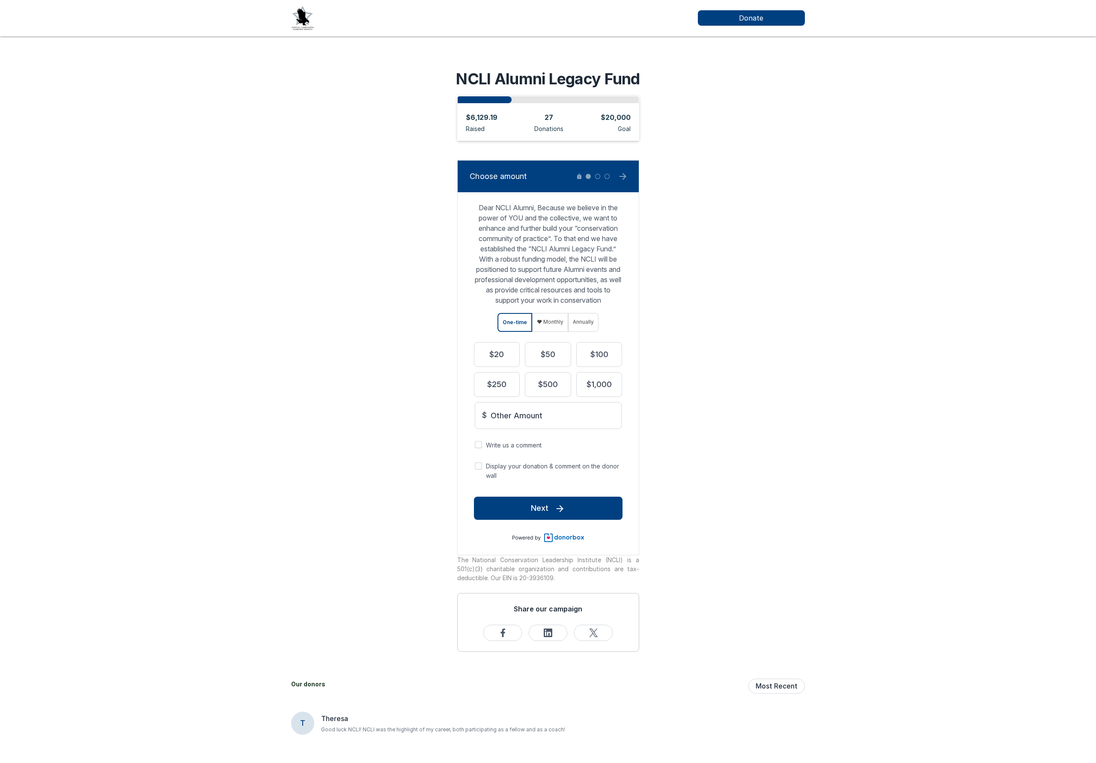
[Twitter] (593, 633)
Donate (751, 18)
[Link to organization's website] (302, 17)
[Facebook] (502, 633)
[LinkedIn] (548, 633)
